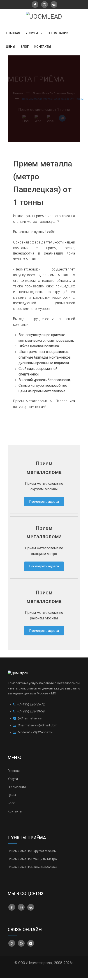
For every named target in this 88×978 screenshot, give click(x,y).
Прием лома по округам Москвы (32, 851)
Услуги (13, 779)
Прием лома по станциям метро (32, 859)
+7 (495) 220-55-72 (30, 704)
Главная (14, 771)
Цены (12, 795)
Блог (11, 803)
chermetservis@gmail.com (37, 725)
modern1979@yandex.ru (36, 732)
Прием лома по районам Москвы (32, 867)
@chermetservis (29, 718)
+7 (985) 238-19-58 (30, 711)
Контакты (15, 811)
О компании (17, 787)
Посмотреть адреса (44, 501)
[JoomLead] (44, 16)
